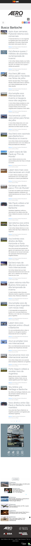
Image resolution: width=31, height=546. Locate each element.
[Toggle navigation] (3, 22)
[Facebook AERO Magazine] (25, 22)
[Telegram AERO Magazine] (27, 22)
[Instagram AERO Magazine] (29, 22)
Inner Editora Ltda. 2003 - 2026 (9, 539)
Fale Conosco (22, 539)
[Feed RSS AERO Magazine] (22, 22)
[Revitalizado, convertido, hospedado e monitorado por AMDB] (29, 544)
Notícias (10, 46)
